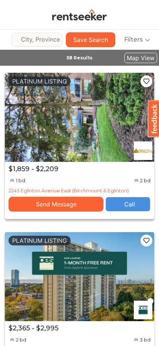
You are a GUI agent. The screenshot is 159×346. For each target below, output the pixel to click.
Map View (141, 58)
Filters (133, 39)
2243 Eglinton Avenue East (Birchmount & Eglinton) (69, 190)
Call (129, 204)
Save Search (90, 39)
